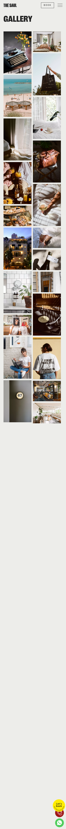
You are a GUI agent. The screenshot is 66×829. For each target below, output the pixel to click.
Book (47, 5)
